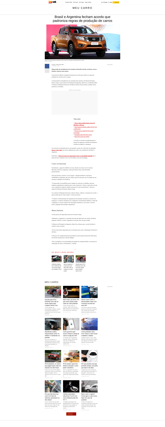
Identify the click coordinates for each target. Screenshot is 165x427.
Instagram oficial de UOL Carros (83, 134)
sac (102, 2)
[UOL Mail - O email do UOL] (105, 2)
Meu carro (82, 7)
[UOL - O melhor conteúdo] (52, 2)
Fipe (79, 129)
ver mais (70, 414)
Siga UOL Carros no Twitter (82, 136)
